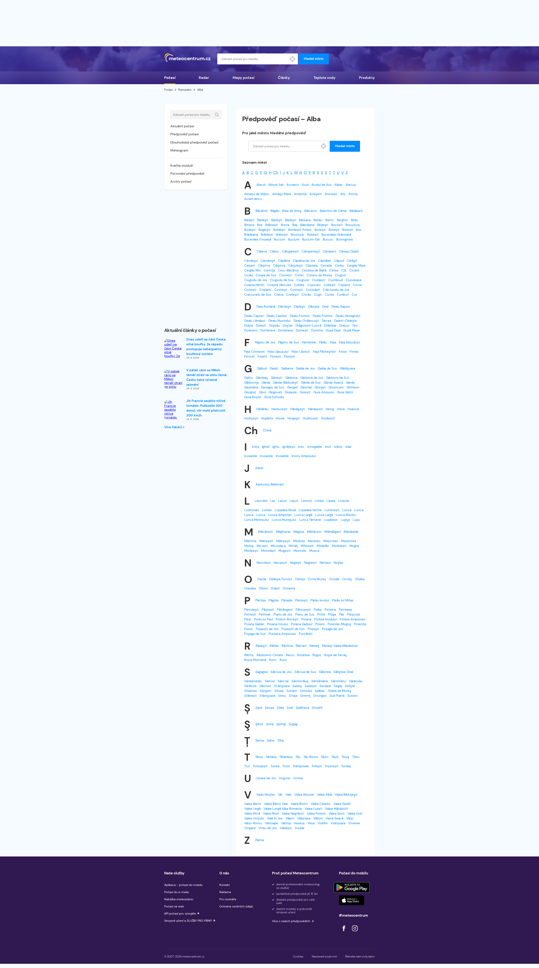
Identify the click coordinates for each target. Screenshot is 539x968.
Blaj (294, 225)
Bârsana (305, 220)
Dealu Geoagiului (348, 316)
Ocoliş (347, 579)
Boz (358, 230)
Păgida (273, 600)
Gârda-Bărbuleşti (285, 382)
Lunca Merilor (346, 515)
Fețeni (262, 356)
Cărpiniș (264, 265)
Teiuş (345, 757)
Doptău (274, 325)
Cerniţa (269, 270)
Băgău (275, 211)
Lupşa (345, 520)
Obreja (300, 579)
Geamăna (251, 387)
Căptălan (324, 261)
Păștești (268, 610)
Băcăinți (262, 211)
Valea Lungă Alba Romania (283, 809)
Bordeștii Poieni (300, 230)
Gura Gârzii (345, 392)
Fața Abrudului (349, 342)
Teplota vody (324, 77)
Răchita (287, 646)
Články (284, 77)
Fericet (249, 356)
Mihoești (307, 546)
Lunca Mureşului (284, 520)
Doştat (288, 325)
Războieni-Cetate (270, 655)
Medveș (299, 541)
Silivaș (279, 691)
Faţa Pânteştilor (324, 352)
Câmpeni (329, 251)
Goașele (291, 392)
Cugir (318, 295)
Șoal (290, 708)
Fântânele (309, 342)
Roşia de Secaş (335, 655)
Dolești (261, 325)
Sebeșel (310, 686)
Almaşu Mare (281, 194)
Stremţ (305, 696)
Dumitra (317, 330)
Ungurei (284, 778)
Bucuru (328, 239)
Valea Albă (324, 794)
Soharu (292, 691)
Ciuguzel (302, 280)
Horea (280, 418)
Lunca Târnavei (310, 520)
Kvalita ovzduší (181, 165)
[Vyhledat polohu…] (292, 58)
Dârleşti (299, 306)
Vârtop (286, 823)
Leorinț (306, 501)
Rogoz (316, 655)
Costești (280, 290)
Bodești (250, 230)
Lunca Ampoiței (280, 515)
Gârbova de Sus (337, 378)
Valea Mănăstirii (336, 809)
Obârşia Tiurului (280, 579)
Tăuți (335, 757)
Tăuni (324, 757)
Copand (344, 285)
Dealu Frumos (300, 316)
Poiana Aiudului (325, 619)
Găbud (262, 368)
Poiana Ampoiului (352, 619)
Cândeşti (251, 261)
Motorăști (268, 551)
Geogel (292, 387)
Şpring (281, 724)
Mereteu (314, 541)
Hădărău (262, 409)
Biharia (249, 225)
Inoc (301, 447)
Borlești (320, 230)
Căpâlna (284, 261)
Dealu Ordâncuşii (306, 321)
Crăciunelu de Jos (336, 290)
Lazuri (282, 501)
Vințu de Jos (267, 828)
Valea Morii (271, 813)
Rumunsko (185, 90)
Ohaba (359, 579)
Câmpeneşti (311, 251)
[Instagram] (355, 932)
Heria (341, 409)
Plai (341, 614)
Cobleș (299, 285)
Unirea (298, 778)
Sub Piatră (337, 696)
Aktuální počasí (182, 126)
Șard (258, 708)
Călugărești (290, 251)
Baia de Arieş (292, 211)
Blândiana (307, 225)
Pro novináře (227, 899)
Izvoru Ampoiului (304, 456)
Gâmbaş (262, 378)
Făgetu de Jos (265, 342)
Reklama (225, 892)
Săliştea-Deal (343, 672)
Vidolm (323, 823)
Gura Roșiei (252, 397)
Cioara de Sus (266, 275)
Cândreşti (268, 261)
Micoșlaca (278, 546)
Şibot (259, 724)
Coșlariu (265, 290)
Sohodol (306, 691)
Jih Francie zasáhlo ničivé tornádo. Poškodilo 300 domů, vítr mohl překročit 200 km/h (205, 408)
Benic (330, 220)
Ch (275, 172)
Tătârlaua (285, 757)
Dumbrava (267, 330)
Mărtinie (250, 541)
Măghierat (283, 532)
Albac (339, 185)
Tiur (247, 766)
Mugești (285, 551)
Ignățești (288, 447)
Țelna (270, 740)
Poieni (320, 624)
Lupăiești (331, 520)
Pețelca (330, 610)
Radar (204, 77)
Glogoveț (275, 392)
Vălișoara (303, 818)
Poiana (306, 619)
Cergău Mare (356, 265)
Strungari (320, 696)
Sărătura (250, 686)
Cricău (306, 295)
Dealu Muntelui (279, 321)
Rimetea (303, 655)
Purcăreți (305, 634)
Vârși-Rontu (253, 823)
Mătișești (266, 541)
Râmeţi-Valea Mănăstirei (340, 646)
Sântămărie (319, 681)
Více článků (173, 427)
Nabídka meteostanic (178, 899)
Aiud (305, 185)
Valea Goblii (342, 804)
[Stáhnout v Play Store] (351, 887)
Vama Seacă (334, 818)
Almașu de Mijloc (256, 194)
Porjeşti (313, 629)
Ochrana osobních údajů (236, 906)
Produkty (367, 77)
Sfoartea (250, 691)
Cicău (248, 275)
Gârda (265, 382)
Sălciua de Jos (281, 672)
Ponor (248, 629)
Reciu (290, 655)
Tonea (275, 766)
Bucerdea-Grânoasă (336, 235)
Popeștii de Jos (267, 629)
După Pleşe (351, 330)
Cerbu (339, 265)
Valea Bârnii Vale (276, 804)
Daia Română (265, 306)
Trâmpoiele (301, 766)
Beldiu (318, 220)
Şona (270, 724)
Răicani (301, 646)
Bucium (279, 239)
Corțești (250, 290)
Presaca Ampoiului (282, 634)
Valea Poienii (316, 813)
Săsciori (265, 686)
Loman (267, 510)
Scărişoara (282, 686)
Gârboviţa (251, 382)
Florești (275, 356)
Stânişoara (267, 696)
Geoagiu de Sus (272, 387)
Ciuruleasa (353, 280)
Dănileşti (284, 306)
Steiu (282, 696)
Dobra (248, 325)
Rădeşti (261, 646)
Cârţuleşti (295, 265)
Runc (273, 660)
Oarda (261, 579)
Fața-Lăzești (301, 352)
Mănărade (351, 532)
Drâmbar (330, 325)
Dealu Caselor (277, 316)
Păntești (301, 600)
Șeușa (269, 708)
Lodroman (251, 510)
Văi (280, 794)
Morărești (251, 551)
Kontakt (224, 885)
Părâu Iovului (320, 600)
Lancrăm (261, 501)
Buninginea (344, 239)
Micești (262, 546)
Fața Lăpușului (278, 352)
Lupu (356, 520)
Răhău (274, 646)
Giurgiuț (250, 392)
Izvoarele (250, 456)
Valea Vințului (254, 818)
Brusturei (297, 235)
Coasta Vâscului (279, 285)
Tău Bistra (310, 757)
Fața (333, 342)
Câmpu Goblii (349, 251)
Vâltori (318, 818)
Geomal (306, 387)
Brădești (267, 235)
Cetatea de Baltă (314, 270)
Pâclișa (260, 600)
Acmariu (293, 185)
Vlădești (286, 828)
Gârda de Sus (311, 382)
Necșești (280, 563)
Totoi (286, 766)
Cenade (326, 265)
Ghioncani (336, 387)
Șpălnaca (302, 708)
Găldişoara (347, 368)
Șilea (280, 708)
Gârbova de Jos (311, 378)
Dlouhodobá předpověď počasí (194, 142)
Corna (357, 285)
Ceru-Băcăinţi (288, 270)
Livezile (343, 501)
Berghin (342, 220)
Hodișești (251, 418)
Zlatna (259, 840)
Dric (355, 325)
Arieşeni (316, 194)
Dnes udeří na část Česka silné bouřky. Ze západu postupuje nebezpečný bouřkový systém (206, 346)
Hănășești (315, 409)
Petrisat (265, 614)
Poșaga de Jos (332, 629)
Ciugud (340, 275)
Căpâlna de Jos (304, 261)
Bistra (285, 225)
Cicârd (354, 270)
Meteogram (179, 150)
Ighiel (266, 447)
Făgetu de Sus (288, 342)
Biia (259, 225)
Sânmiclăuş (300, 681)
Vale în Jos (275, 818)
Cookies (298, 956)
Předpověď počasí (184, 134)
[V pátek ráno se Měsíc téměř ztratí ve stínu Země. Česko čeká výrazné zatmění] (173, 387)
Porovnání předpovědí (187, 173)
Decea (326, 321)
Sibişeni (265, 691)
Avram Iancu (253, 199)
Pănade (286, 600)
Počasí (169, 77)
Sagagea (261, 672)
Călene (262, 251)
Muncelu (300, 551)
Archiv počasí (180, 181)
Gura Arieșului (324, 392)
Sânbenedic (253, 681)
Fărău (323, 342)
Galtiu (248, 378)
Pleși (247, 619)
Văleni (290, 818)
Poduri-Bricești (287, 619)
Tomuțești (260, 766)
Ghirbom (353, 387)
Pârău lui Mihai (342, 600)
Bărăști (249, 220)
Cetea (333, 270)
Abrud (260, 185)
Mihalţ (293, 546)
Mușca (314, 551)
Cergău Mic (252, 270)
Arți (343, 194)
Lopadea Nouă (285, 510)
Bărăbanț (356, 211)
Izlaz (348, 447)
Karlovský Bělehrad (269, 484)
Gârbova (291, 378)
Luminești (332, 510)
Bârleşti (262, 220)
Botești (334, 230)
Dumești (302, 330)
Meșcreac (330, 541)
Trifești (317, 766)
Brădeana (251, 235)
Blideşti (322, 225)
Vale (288, 794)
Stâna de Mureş (339, 691)
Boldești (279, 230)
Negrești (310, 563)
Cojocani (314, 285)
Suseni (352, 696)
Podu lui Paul (263, 619)
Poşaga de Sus (255, 634)
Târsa (259, 757)
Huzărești (328, 418)
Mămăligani (332, 532)
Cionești (285, 275)
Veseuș (299, 823)
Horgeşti (293, 418)
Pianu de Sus (304, 614)
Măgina (299, 532)
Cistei (299, 275)
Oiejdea (250, 588)
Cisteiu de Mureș (319, 275)
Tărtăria (271, 757)
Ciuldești (318, 280)
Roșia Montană (255, 660)
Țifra (280, 740)
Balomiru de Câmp (333, 211)
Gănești (276, 378)
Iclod (255, 447)
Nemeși (325, 563)
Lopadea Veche (310, 510)
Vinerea (354, 823)
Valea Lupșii (313, 809)
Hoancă (353, 409)
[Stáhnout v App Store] (351, 900)
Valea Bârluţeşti (346, 794)
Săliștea (325, 672)
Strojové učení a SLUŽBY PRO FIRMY (188, 921)
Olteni (263, 588)
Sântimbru (338, 681)
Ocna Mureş (317, 579)
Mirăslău (323, 546)
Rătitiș (249, 655)
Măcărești (265, 532)
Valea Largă (252, 809)
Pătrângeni (285, 610)
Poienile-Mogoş (339, 624)
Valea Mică (252, 813)
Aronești (331, 194)
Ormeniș (289, 588)
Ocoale (334, 579)
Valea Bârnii (252, 804)
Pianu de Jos (283, 614)
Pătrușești (303, 610)
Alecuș (351, 185)
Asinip (353, 194)
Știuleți (317, 708)
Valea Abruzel (304, 794)
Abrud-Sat (276, 185)
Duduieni (250, 330)
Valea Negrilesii (293, 813)
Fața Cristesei (254, 352)
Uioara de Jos (266, 778)
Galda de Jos (305, 368)
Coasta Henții (254, 285)
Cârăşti (352, 261)
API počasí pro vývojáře (180, 913)
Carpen (249, 265)
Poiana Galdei (254, 624)
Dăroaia (313, 306)
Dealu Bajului (340, 306)
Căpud (339, 261)
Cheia (267, 430)
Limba (319, 501)
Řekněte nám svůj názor (360, 956)
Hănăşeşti (297, 409)
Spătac (320, 691)
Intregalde (314, 447)
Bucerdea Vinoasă (257, 239)
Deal (325, 306)
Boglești (264, 230)
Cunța (329, 295)
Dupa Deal (333, 330)
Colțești (329, 285)
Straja (293, 696)
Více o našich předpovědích (291, 921)
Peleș (318, 610)
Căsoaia (312, 265)
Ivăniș (338, 447)
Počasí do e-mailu (176, 892)
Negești (295, 563)
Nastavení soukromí (324, 956)
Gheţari (320, 387)
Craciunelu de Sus (257, 295)
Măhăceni (314, 532)
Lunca (346, 510)
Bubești (313, 235)
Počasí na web (174, 906)
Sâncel (270, 681)
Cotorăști (313, 290)
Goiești (305, 392)
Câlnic (274, 251)
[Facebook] (344, 932)
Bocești (337, 225)
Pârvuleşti (251, 610)
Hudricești (310, 418)
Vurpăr (299, 828)
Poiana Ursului (277, 624)
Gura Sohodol (274, 397)
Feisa (343, 352)
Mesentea (348, 541)
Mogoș (354, 546)
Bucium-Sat (311, 239)
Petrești (250, 614)
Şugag (293, 724)
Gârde (350, 382)
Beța (354, 220)
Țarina (259, 740)
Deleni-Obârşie (345, 321)
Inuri (328, 447)
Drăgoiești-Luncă (308, 325)
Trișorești (331, 766)
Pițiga (332, 614)
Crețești (292, 295)
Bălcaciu (310, 211)
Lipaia (331, 501)
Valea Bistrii (299, 804)
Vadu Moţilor (265, 794)
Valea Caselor (321, 804)
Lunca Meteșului (256, 520)
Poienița (360, 624)
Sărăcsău (356, 681)
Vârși (350, 818)
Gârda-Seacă (333, 382)
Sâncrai (283, 681)
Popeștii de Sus (293, 629)
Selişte (350, 686)
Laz (272, 501)
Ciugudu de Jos (255, 280)
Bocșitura (353, 225)
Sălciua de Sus (305, 672)
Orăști (275, 588)
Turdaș (346, 766)
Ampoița (300, 194)
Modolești (339, 546)
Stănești (250, 696)
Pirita (321, 614)
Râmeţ (314, 646)
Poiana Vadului (301, 624)
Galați (274, 368)
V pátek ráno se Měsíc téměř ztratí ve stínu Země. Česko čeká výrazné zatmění (206, 377)
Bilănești (271, 225)
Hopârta (267, 418)
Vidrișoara (338, 823)
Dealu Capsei (254, 316)
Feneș (354, 352)
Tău (297, 757)
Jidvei (259, 468)
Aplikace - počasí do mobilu (183, 885)
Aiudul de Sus (321, 185)
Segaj (338, 686)
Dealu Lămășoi (254, 321)
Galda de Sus (327, 368)
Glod (262, 392)
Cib (343, 270)
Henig (330, 409)
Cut (354, 295)
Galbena (287, 368)
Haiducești (279, 409)
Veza (311, 823)
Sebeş (297, 686)
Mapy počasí (243, 77)
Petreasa (345, 610)
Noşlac (339, 563)
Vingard (249, 828)
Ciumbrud (335, 280)
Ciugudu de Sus (282, 280)
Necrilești (264, 563)
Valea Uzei (354, 813)
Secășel (325, 686)
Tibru (356, 757)
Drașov (344, 325)
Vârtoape (271, 823)
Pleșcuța (353, 614)
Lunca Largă (303, 515)
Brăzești (282, 235)
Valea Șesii (336, 813)
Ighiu (275, 447)
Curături (343, 295)
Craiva (278, 295)
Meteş (249, 546)
